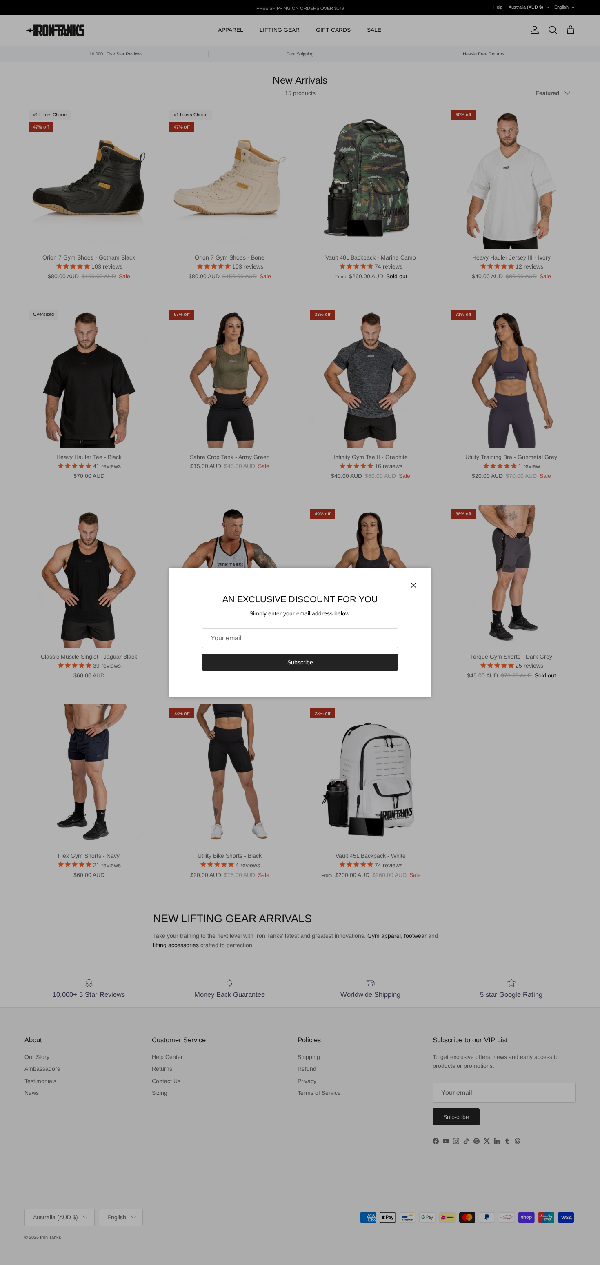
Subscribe (300, 662)
